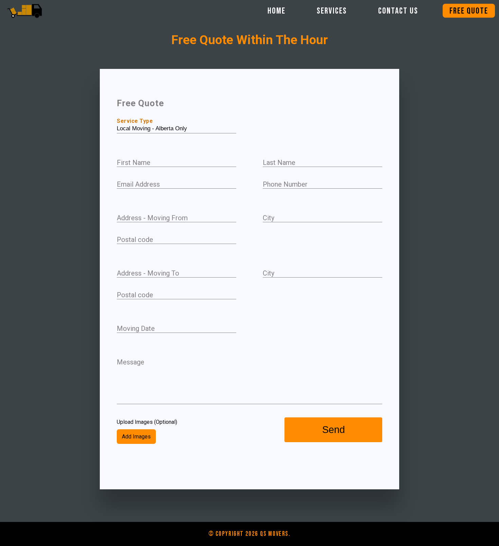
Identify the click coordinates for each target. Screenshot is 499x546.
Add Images (136, 436)
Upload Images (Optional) (147, 422)
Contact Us (398, 11)
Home (276, 11)
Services (332, 11)
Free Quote (468, 11)
